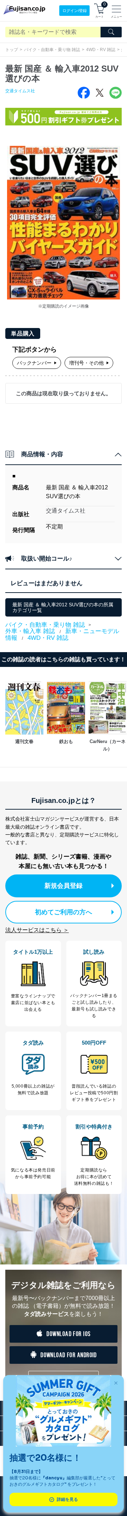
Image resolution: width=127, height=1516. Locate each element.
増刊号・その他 (86, 363)
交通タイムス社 (20, 90)
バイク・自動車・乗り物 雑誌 (52, 49)
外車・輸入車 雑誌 (30, 631)
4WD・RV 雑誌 (100, 49)
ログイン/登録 (74, 10)
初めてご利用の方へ (63, 912)
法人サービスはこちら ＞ (37, 930)
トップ (11, 49)
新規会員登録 (63, 885)
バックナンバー (34, 363)
